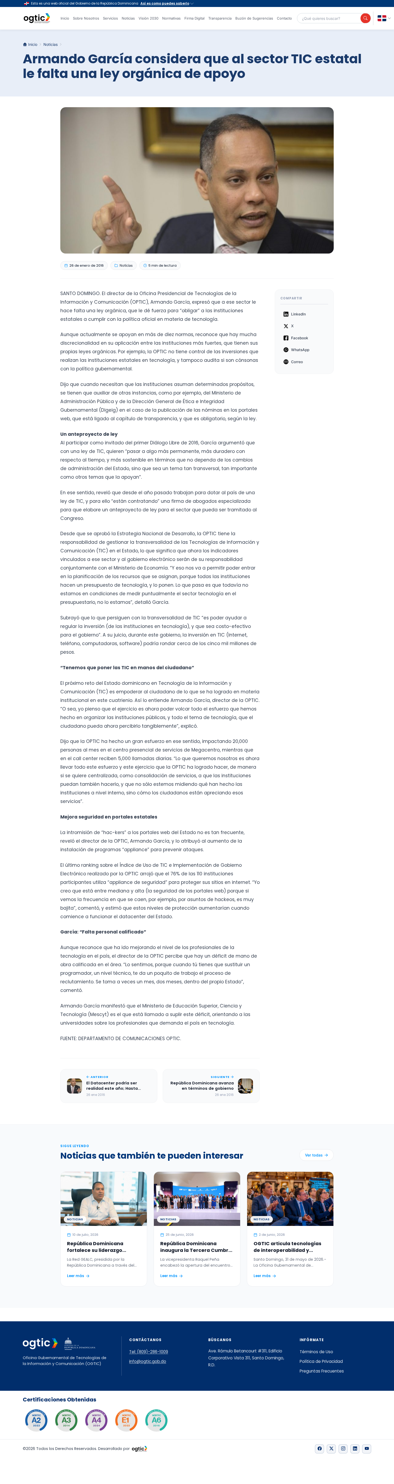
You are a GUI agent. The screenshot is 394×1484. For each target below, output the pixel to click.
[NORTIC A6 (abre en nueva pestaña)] (156, 1420)
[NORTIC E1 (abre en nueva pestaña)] (126, 1420)
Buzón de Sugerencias (254, 18)
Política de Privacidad (321, 1361)
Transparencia (220, 18)
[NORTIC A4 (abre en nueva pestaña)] (96, 1420)
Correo (297, 362)
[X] (331, 1448)
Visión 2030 (148, 18)
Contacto (284, 18)
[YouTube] (366, 1448)
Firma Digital (194, 18)
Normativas (171, 18)
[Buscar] (365, 18)
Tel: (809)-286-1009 (148, 1352)
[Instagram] (343, 1448)
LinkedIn (298, 314)
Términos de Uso (316, 1352)
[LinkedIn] (354, 1448)
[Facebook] (319, 1448)
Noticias (128, 18)
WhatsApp (300, 350)
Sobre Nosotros (86, 18)
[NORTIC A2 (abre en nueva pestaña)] (36, 1420)
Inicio (65, 18)
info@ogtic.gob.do (147, 1361)
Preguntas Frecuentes (322, 1371)
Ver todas (314, 1155)
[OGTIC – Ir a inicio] (37, 18)
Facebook (299, 338)
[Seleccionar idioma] (384, 18)
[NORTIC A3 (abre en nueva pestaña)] (66, 1420)
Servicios (110, 18)
